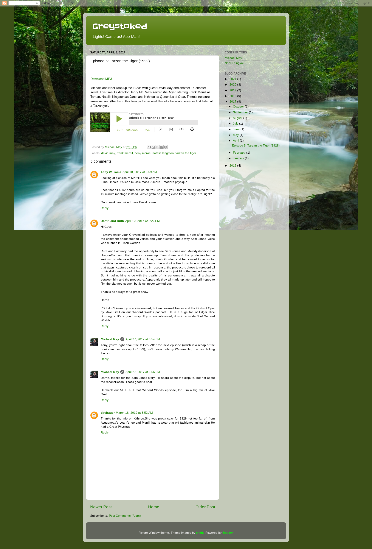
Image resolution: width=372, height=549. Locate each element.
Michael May (110, 339)
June (236, 129)
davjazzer (108, 412)
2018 (233, 96)
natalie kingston (163, 153)
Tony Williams (111, 172)
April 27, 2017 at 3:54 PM (143, 339)
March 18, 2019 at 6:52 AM (134, 412)
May (236, 135)
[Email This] (149, 147)
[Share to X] (157, 147)
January (239, 158)
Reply (104, 208)
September (241, 112)
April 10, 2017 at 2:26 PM (142, 221)
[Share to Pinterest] (165, 147)
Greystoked (119, 26)
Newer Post (101, 507)
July (236, 123)
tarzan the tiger (185, 153)
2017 (233, 101)
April (236, 140)
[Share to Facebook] (161, 147)
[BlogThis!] (153, 147)
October (239, 106)
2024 (233, 79)
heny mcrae (143, 153)
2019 (233, 90)
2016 (233, 165)
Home (153, 507)
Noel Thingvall (234, 63)
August (238, 118)
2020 (233, 84)
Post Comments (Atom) (125, 515)
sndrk (200, 532)
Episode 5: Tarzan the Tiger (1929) (256, 145)
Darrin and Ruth (112, 221)
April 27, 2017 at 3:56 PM (143, 372)
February (239, 152)
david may (108, 153)
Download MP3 (101, 79)
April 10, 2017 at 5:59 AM (139, 172)
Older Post (205, 507)
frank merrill (125, 153)
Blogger (227, 532)
